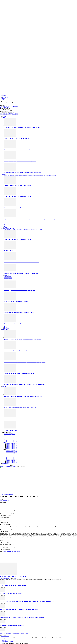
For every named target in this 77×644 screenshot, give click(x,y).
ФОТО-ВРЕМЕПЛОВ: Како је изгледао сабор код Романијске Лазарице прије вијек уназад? (25, 362)
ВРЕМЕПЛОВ (5, 329)
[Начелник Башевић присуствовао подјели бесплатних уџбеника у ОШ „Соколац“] (10, 170)
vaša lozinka (12, 104)
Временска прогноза (16, 229)
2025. (5, 435)
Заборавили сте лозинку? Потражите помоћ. (9, 106)
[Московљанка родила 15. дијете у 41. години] (10, 321)
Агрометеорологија (9, 229)
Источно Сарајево (31, 175)
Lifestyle (5, 325)
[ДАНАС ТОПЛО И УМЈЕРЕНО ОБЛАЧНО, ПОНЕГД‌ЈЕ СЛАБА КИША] (10, 271)
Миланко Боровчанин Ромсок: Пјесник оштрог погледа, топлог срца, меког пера (22, 339)
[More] (24, 507)
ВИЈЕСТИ (4, 174)
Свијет (52, 175)
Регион (46, 175)
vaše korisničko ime (13, 103)
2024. (5, 439)
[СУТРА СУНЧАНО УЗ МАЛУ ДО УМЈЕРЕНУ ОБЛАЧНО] (10, 194)
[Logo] (4, 114)
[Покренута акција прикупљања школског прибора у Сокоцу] (10, 147)
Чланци (3, 98)
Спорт (55, 175)
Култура (35, 175)
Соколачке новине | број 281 (11, 438)
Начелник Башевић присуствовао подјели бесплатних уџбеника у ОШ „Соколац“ (23, 172)
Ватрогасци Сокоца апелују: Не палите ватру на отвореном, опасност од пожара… (23, 127)
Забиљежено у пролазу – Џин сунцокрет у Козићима (16, 301)
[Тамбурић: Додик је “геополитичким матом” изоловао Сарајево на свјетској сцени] (10, 394)
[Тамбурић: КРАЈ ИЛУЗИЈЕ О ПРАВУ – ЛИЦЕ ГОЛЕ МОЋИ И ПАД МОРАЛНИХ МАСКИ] (10, 405)
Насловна (1, 466)
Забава (27, 175)
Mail (3, 99)
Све (5, 175)
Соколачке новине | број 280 (11, 440)
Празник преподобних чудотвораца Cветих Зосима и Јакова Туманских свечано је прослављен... (22, 617)
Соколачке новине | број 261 (11, 461)
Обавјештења (32, 229)
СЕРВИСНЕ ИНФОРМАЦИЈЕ (8, 228)
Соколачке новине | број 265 (11, 457)
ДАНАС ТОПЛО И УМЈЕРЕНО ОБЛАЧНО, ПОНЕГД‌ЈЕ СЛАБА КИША (21, 273)
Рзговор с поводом (22, 175)
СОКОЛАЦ (4, 117)
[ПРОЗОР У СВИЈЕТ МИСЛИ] (10, 428)
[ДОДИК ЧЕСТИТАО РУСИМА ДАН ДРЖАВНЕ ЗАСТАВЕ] (10, 183)
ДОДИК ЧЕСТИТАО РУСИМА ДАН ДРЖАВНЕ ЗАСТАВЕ (17, 185)
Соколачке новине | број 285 (9, 434)
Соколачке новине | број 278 (11, 443)
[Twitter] (5, 507)
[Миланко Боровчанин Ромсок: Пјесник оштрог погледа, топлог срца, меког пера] (10, 337)
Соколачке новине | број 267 (11, 454)
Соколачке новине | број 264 (11, 458)
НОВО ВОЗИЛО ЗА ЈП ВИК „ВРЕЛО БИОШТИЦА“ (16, 138)
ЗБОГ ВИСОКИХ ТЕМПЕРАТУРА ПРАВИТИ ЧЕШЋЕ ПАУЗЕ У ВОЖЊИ (21, 262)
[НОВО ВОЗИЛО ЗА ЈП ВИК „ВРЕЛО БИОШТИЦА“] (10, 136)
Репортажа (49, 175)
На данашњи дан (27, 229)
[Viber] (17, 507)
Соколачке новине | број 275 (11, 446)
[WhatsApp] (9, 507)
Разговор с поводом (15, 175)
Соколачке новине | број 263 (11, 459)
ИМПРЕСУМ (4, 640)
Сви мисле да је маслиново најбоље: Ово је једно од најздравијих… (19, 290)
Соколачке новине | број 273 (11, 448)
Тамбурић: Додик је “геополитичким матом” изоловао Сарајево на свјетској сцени (23, 396)
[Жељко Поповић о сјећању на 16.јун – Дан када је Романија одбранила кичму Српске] (10, 348)
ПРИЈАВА (4, 95)
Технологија (6, 328)
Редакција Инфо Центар (4, 500)
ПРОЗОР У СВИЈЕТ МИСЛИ (11, 430)
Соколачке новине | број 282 (11, 437)
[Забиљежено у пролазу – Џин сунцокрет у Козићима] (10, 299)
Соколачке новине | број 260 (11, 462)
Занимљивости (7, 326)
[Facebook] (1, 507)
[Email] (13, 507)
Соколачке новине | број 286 (9, 433)
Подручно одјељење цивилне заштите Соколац (11, 551)
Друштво (10, 175)
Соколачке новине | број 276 (11, 445)
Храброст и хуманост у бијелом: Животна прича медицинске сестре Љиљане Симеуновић (24, 384)
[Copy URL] (20, 507)
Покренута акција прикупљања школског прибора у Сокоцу (18, 149)
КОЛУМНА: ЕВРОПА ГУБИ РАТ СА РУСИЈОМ (15, 419)
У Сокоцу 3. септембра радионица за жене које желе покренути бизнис (20, 161)
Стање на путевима (38, 229)
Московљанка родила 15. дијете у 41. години (14, 323)
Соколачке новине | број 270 (11, 452)
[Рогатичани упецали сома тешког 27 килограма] (10, 205)
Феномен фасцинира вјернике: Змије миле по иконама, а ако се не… (19, 312)
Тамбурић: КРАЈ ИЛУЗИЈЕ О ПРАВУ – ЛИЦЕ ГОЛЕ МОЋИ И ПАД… (20, 407)
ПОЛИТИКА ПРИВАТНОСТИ (6, 107)
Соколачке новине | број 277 (11, 444)
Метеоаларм (22, 229)
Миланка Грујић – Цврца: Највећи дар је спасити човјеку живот (19, 373)
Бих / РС (7, 175)
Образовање (39, 175)
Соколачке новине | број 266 (11, 456)
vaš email (11, 110)
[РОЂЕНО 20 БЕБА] (10, 248)
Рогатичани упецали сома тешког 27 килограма (15, 207)
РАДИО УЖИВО (5, 463)
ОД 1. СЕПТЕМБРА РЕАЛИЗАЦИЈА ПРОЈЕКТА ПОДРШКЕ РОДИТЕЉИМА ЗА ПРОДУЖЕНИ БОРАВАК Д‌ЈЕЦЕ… (31, 218)
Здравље (5, 327)
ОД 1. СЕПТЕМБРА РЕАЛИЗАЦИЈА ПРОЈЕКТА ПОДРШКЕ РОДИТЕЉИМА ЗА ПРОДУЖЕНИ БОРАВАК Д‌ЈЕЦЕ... (27, 601)
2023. (5, 442)
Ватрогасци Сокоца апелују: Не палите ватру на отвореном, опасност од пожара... (19, 609)
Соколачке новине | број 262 (11, 460)
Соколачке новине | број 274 (11, 447)
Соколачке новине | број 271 (11, 451)
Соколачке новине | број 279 (11, 441)
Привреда (43, 175)
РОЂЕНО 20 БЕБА (8, 250)
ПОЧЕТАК (4, 116)
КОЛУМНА (4, 386)
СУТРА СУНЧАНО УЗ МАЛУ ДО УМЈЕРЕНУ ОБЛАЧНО (17, 196)
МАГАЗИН (4, 279)
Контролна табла (5, 97)
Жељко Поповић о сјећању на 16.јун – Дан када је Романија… (18, 350)
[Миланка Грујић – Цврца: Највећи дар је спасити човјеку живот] (10, 371)
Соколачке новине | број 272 (11, 450)
